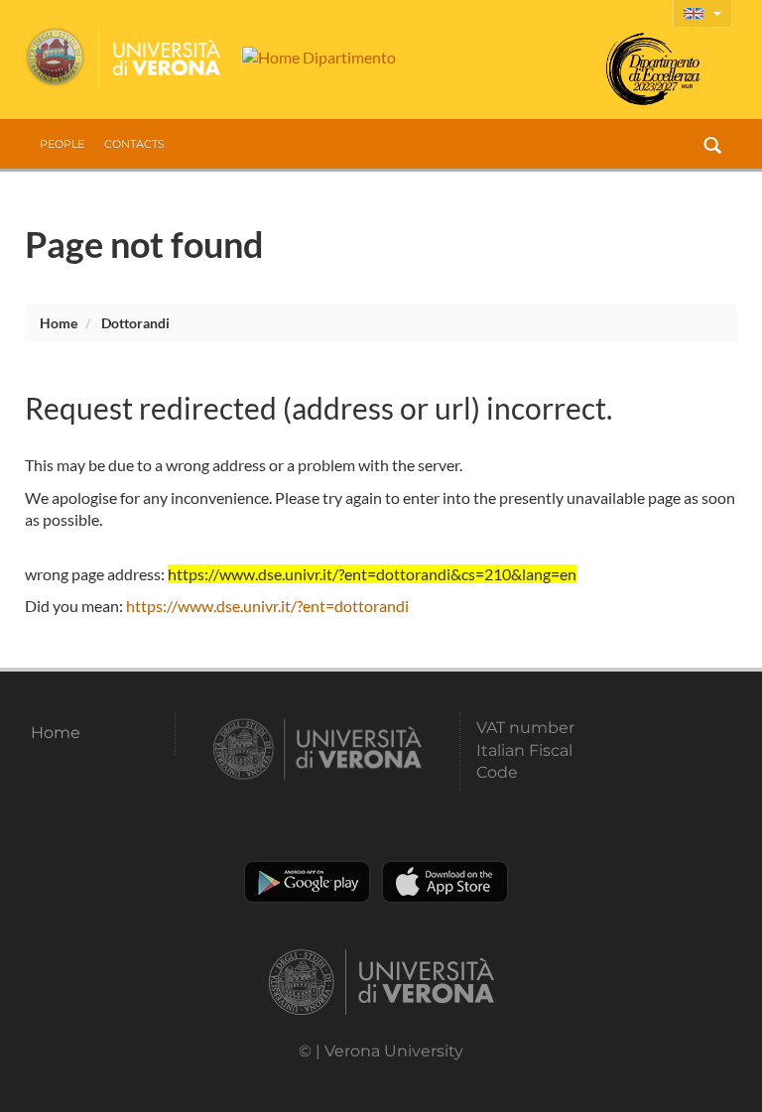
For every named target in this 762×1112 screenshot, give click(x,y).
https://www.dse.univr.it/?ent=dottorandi (267, 605)
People (62, 144)
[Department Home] (318, 56)
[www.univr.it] (124, 57)
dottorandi (135, 322)
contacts (134, 144)
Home (58, 322)
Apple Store (445, 882)
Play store (307, 882)
